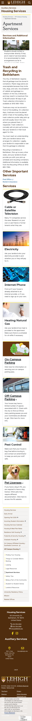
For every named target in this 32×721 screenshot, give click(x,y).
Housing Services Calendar (16, 525)
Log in (16, 669)
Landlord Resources (12, 587)
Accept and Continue (22, 718)
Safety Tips (9, 576)
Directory (4, 694)
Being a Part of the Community (16, 580)
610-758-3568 (17, 626)
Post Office (7, 179)
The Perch (4, 691)
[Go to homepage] (16, 680)
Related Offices (12, 599)
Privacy (3, 688)
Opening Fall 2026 (10, 517)
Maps (3, 697)
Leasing (8, 565)
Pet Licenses (13, 482)
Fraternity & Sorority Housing (14, 536)
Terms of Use (10, 688)
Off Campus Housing (21, 17)
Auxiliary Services (8, 8)
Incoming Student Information (14, 521)
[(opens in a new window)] (16, 3)
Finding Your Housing (13, 555)
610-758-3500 (17, 624)
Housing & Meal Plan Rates (16, 528)
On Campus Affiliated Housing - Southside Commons (15, 544)
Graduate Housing (10, 540)
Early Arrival (11, 514)
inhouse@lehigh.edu (17, 629)
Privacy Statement (9, 713)
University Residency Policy (16, 592)
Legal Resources (11, 569)
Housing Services (13, 11)
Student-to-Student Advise (15, 584)
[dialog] (16, 709)
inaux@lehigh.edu (22, 649)
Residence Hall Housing (12, 532)
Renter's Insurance (10, 182)
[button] (29, 3)
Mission (9, 596)
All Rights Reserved (22, 686)
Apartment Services (13, 572)
